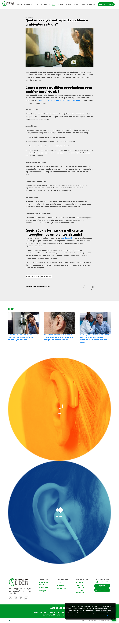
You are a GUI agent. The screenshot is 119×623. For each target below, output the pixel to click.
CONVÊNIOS (68, 4)
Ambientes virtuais (32, 276)
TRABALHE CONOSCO (81, 4)
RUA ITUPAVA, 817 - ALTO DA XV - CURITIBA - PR (59, 615)
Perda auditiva (46, 276)
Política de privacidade (89, 620)
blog (31, 17)
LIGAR (103, 586)
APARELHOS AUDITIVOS (24, 4)
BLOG (53, 4)
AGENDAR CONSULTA (106, 4)
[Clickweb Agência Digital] (11, 620)
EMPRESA (60, 4)
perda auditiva (68, 238)
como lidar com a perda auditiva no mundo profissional (58, 100)
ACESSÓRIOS (38, 4)
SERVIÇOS (47, 4)
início (27, 17)
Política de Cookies (84, 611)
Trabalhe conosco (104, 620)
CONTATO (92, 4)
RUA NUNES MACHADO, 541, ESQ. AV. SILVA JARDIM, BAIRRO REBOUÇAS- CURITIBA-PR (59, 612)
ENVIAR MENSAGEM (103, 590)
